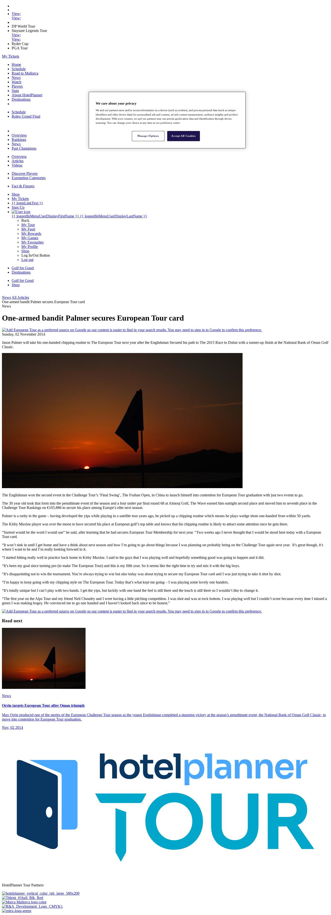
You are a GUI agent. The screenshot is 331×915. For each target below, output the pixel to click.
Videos (17, 165)
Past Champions (24, 148)
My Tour (28, 225)
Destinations (21, 99)
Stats (15, 91)
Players (17, 86)
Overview (19, 135)
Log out (27, 260)
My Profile (29, 247)
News (16, 78)
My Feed (28, 229)
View (16, 14)
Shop (25, 251)
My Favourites (32, 242)
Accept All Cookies (183, 135)
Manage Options (148, 135)
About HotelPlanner (27, 95)
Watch (16, 82)
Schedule (19, 69)
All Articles (20, 297)
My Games (29, 238)
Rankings (19, 140)
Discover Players (25, 173)
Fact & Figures (23, 186)
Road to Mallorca (25, 73)
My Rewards (31, 233)
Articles (18, 161)
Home (16, 64)
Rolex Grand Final (26, 116)
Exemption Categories (29, 178)
